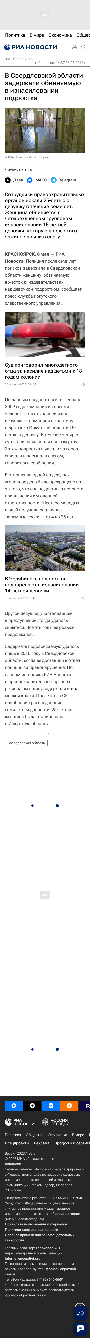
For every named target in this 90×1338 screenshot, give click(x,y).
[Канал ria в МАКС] (14, 1106)
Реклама (42, 1143)
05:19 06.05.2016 (19, 59)
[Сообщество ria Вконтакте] (51, 1106)
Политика (13, 1135)
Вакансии (13, 1164)
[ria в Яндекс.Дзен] (33, 1106)
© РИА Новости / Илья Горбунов (27, 157)
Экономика (57, 1135)
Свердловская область (26, 743)
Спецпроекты (17, 1143)
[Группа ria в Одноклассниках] (69, 1106)
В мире (78, 1135)
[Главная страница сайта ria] (30, 47)
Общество (35, 1135)
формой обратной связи (25, 1295)
